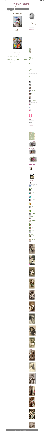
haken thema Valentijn (31, 65)
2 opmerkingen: (15, 56)
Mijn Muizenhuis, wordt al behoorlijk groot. (33, 200)
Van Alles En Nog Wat (31, 230)
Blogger (28, 430)
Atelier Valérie (21, 3)
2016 (29, 48)
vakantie (29, 76)
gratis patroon (30, 56)
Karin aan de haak (31, 209)
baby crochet (30, 59)
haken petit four (30, 71)
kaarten (29, 77)
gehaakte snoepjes (30, 74)
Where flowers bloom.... (33, 185)
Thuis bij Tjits (30, 223)
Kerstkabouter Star (33, 106)
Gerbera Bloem (32, 109)
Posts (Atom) (12, 62)
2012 (29, 52)
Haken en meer (30, 195)
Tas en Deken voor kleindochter (33, 192)
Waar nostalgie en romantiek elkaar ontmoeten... (32, 234)
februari (31, 41)
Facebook (16, 8)
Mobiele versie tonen (17, 60)
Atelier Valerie (30, 181)
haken (12, 57)
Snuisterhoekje (20, 8)
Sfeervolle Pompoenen (33, 90)
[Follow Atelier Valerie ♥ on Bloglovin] (31, 120)
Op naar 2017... (33, 206)
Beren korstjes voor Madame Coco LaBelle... (33, 236)
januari (30, 42)
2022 (30, 30)
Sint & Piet (14, 57)
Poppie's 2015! (33, 227)
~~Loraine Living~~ (31, 216)
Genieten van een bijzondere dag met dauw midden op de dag (33, 214)
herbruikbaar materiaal (31, 58)
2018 (29, 46)
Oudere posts (25, 59)
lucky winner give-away (31, 75)
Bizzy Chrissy (30, 188)
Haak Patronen (12, 8)
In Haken (30, 202)
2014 (29, 50)
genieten (29, 64)
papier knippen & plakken (31, 62)
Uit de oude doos (33, 239)
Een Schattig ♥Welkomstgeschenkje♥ (33, 100)
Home (8, 8)
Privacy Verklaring (25, 8)
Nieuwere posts (9, 59)
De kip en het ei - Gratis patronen (33, 203)
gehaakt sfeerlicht (30, 69)
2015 (29, 49)
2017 (29, 47)
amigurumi (10, 57)
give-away (30, 68)
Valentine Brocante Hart (33, 96)
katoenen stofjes (30, 63)
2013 (29, 51)
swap (29, 70)
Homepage (17, 59)
